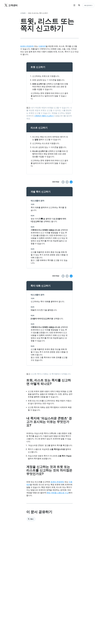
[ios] (63, 182)
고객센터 (23, 13)
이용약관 (42, 46)
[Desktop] (71, 182)
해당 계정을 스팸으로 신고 (58, 493)
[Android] (67, 182)
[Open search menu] (79, 5)
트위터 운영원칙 (27, 46)
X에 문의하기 (88, 5)
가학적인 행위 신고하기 (44, 116)
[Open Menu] (74, 5)
